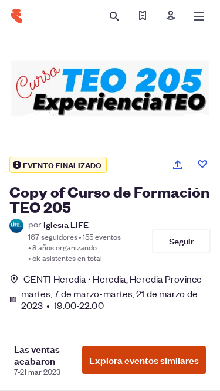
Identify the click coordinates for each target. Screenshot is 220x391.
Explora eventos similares (144, 359)
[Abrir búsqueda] (114, 16)
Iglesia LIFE (66, 224)
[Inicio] (16, 16)
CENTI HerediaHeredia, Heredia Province (112, 279)
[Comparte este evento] (177, 164)
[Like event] (202, 164)
